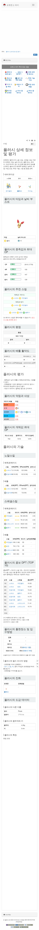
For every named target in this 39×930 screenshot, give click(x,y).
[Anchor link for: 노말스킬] (16, 455)
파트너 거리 (27, 651)
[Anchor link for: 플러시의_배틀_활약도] (30, 350)
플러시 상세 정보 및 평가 (13, 51)
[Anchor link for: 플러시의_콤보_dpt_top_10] (9, 565)
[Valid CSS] (15, 927)
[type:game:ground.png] (16, 408)
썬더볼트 (9, 191)
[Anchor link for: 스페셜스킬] (18, 501)
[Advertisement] (19, 31)
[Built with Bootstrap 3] (10, 925)
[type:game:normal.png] (5, 474)
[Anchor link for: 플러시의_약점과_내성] (30, 395)
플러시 (19, 191)
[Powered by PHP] (19, 925)
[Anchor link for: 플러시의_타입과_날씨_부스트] (11, 201)
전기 (18, 412)
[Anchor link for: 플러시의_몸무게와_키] (24, 721)
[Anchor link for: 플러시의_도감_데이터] (30, 699)
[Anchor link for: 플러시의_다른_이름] (22, 707)
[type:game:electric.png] (5, 241)
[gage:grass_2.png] (17, 528)
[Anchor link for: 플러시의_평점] (22, 326)
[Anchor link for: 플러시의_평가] (25, 373)
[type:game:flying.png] (21, 412)
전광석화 (9, 474)
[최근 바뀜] (29, 140)
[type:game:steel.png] (27, 412)
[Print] (35, 140)
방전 (20, 312)
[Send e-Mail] (32, 140)
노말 (9, 666)
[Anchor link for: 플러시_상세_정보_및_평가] (18, 153)
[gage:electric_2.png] (17, 516)
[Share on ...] (27, 140)
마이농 (30, 191)
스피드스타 (10, 524)
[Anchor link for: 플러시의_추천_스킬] (28, 289)
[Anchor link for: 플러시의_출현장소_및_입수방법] (13, 631)
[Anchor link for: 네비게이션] (15, 174)
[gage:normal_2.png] (17, 524)
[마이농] (30, 185)
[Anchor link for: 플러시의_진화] (22, 678)
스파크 (16, 298)
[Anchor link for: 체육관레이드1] (18, 508)
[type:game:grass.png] (24, 312)
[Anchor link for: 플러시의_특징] (18, 735)
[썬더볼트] (8, 185)
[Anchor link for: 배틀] (9, 481)
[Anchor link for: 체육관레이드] (18, 463)
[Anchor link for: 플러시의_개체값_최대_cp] (9, 429)
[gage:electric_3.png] (17, 520)
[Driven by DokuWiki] (24, 927)
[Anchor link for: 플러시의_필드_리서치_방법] (28, 661)
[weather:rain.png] (19, 241)
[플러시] (19, 185)
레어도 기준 (26, 647)
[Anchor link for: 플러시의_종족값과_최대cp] (9, 252)
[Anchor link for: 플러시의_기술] (25, 446)
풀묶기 (27, 312)
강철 (29, 412)
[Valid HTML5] (28, 925)
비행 (24, 412)
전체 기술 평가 (19, 73)
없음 (16, 405)
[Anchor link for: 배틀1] (9, 535)
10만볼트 (24, 298)
